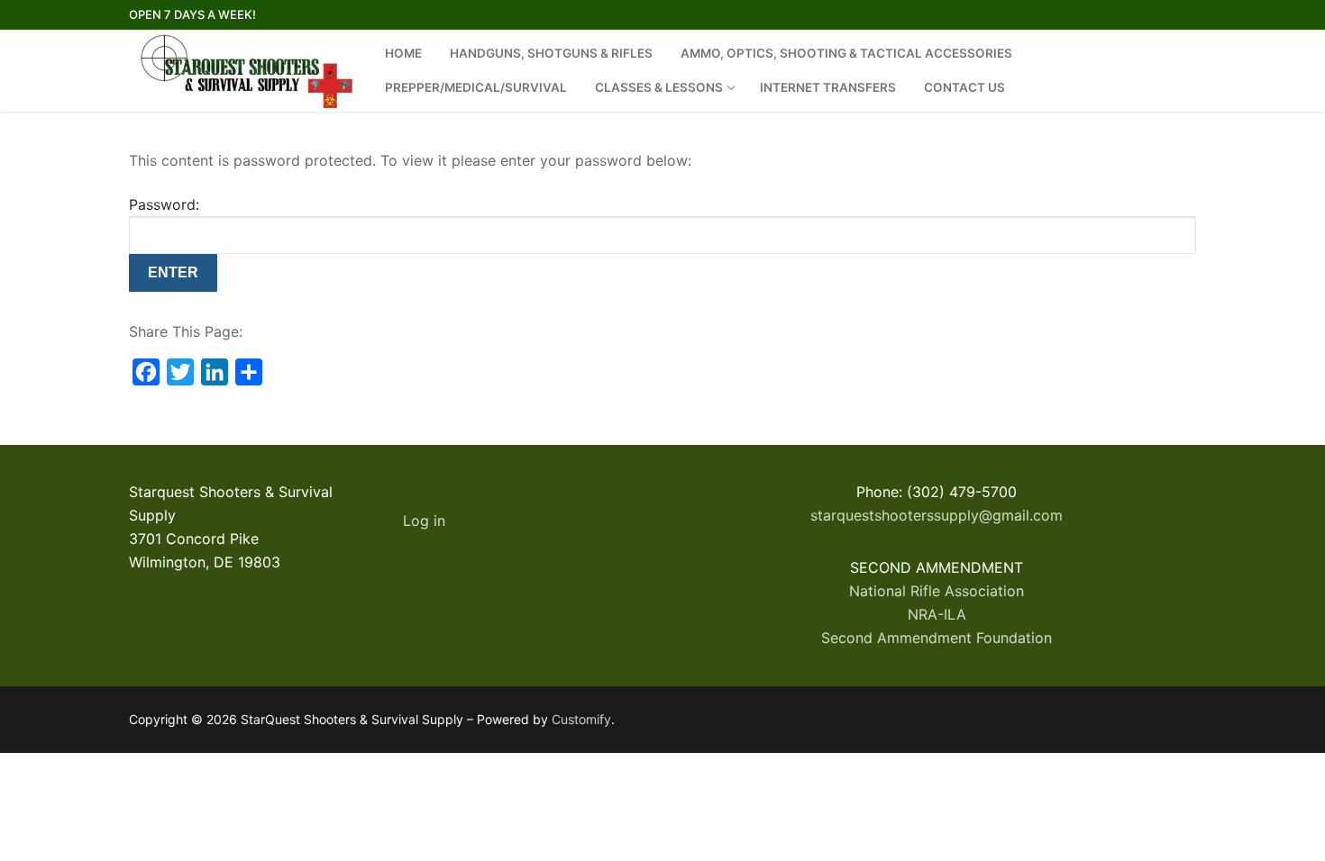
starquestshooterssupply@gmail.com (936, 515)
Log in (424, 521)
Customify (581, 719)
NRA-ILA (937, 614)
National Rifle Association (936, 591)
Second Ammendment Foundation (936, 638)
